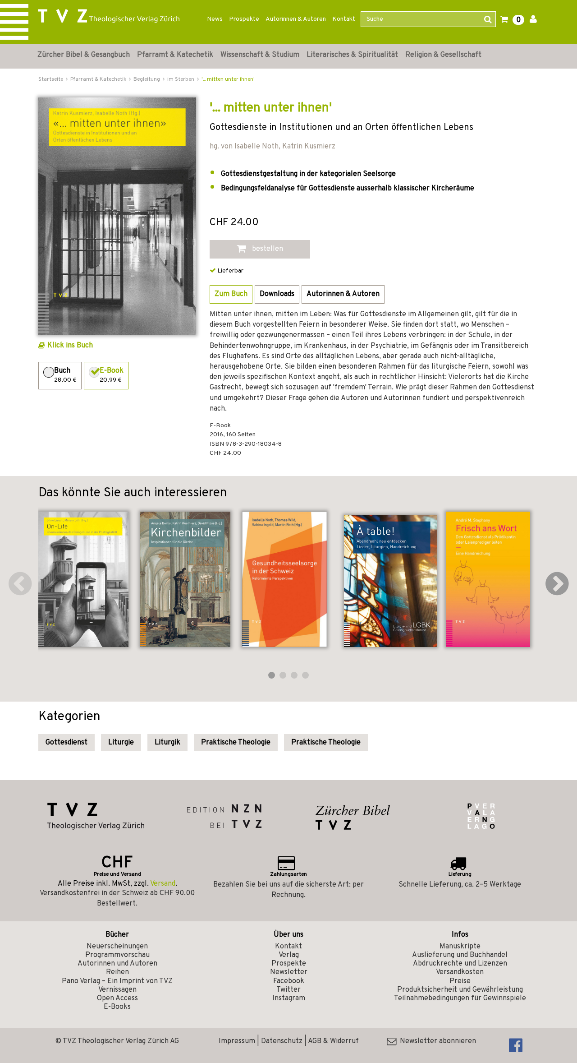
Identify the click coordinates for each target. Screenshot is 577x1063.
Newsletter (288, 972)
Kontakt (343, 19)
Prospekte (244, 19)
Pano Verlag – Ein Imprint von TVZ (117, 981)
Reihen (117, 972)
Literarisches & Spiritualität (352, 55)
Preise (460, 981)
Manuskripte (460, 946)
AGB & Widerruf (333, 1041)
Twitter (288, 989)
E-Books (117, 1007)
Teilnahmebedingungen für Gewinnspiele (460, 998)
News (215, 19)
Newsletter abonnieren (436, 1041)
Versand (162, 883)
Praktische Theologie (235, 742)
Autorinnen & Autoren (296, 19)
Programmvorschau (117, 955)
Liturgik (167, 742)
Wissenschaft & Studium (259, 55)
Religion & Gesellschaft (443, 55)
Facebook (288, 981)
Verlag (289, 955)
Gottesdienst (66, 742)
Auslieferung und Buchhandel (460, 955)
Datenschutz (281, 1041)
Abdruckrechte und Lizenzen (460, 963)
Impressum (237, 1041)
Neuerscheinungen (117, 946)
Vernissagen (117, 989)
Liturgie (121, 742)
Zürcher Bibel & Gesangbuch (83, 55)
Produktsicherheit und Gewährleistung (460, 989)
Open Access (117, 998)
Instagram (288, 998)
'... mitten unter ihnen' (228, 79)
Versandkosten (460, 972)
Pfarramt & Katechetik (175, 55)
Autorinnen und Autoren (117, 963)
